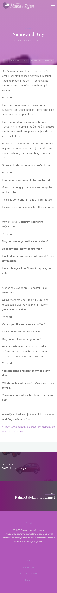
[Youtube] (31, 523)
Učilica (25, 61)
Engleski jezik (36, 61)
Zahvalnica (28, 567)
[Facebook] (26, 523)
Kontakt (28, 580)
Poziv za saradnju (28, 573)
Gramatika (28, 28)
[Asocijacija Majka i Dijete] (18, 5)
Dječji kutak (15, 61)
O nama (28, 560)
